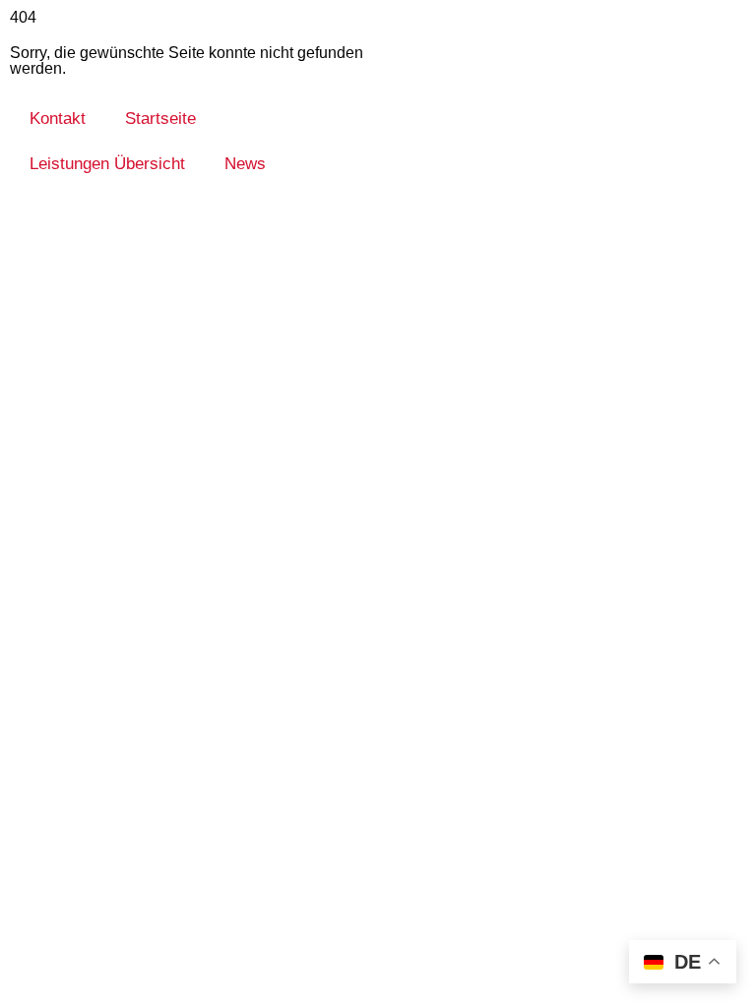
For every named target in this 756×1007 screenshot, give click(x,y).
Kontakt (58, 118)
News (245, 163)
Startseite (160, 118)
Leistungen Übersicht (107, 163)
